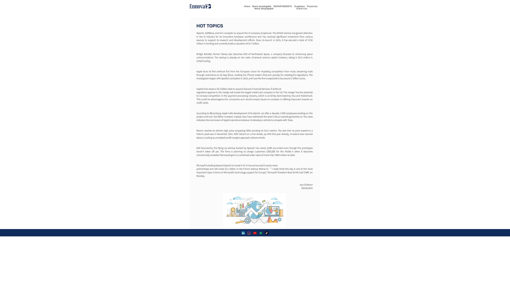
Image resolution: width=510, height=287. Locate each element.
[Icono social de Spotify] (260, 233)
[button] (261, 6)
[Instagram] (249, 233)
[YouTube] (255, 233)
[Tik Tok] (266, 233)
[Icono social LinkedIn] (243, 233)
